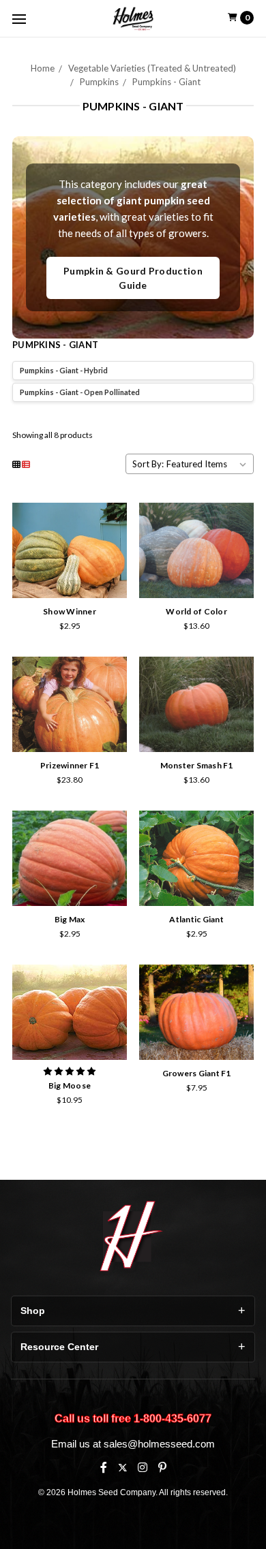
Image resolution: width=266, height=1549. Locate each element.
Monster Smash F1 (196, 765)
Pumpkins (99, 81)
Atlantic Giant (196, 919)
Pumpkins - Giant (166, 81)
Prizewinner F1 (70, 765)
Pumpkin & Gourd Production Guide (133, 278)
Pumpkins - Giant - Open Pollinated (80, 392)
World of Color (196, 611)
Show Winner (69, 611)
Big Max (70, 919)
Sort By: (148, 463)
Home (43, 68)
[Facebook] (103, 1467)
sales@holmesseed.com (159, 1444)
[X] (122, 1467)
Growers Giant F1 (196, 1073)
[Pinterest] (162, 1467)
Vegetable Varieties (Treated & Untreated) (152, 68)
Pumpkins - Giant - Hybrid (64, 370)
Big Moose (69, 1085)
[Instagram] (142, 1467)
